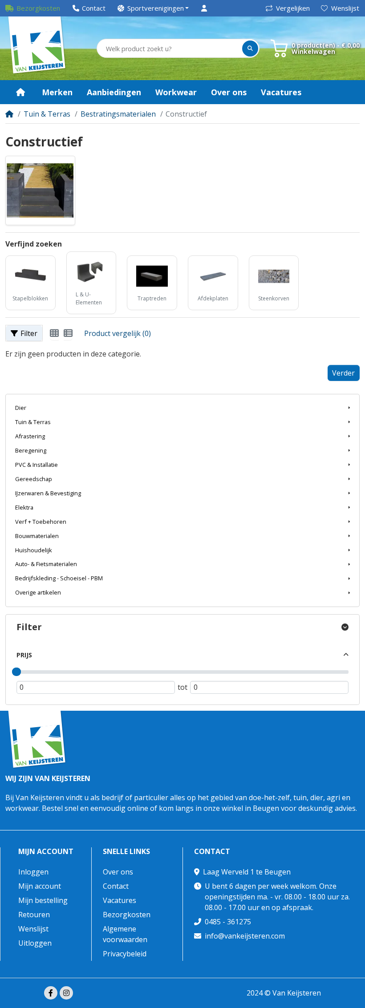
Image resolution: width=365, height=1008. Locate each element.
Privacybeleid (124, 954)
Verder (343, 373)
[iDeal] (163, 994)
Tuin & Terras (47, 114)
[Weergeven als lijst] (68, 333)
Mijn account (45, 851)
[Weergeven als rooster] (54, 333)
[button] (153, 8)
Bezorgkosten (126, 914)
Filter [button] (28, 333)
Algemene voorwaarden (125, 934)
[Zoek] (250, 48)
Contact (116, 886)
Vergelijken (293, 8)
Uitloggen (35, 943)
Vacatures (119, 900)
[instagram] (66, 993)
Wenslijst (345, 8)
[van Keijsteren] (37, 48)
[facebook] (50, 993)
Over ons (118, 872)
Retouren (34, 914)
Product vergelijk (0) (117, 333)
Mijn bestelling (43, 900)
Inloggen (33, 872)
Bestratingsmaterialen (118, 114)
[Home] (9, 114)
